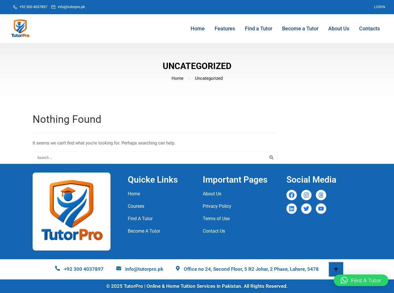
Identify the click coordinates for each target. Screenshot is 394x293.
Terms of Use (216, 218)
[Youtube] (321, 208)
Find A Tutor (140, 218)
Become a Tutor (300, 28)
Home (198, 28)
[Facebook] (291, 195)
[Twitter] (306, 208)
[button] (361, 280)
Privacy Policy (217, 206)
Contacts (369, 28)
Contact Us (214, 231)
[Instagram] (306, 195)
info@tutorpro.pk (71, 7)
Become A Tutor (144, 231)
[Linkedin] (291, 208)
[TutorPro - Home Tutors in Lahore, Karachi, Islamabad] (20, 28)
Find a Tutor (258, 28)
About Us (338, 28)
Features (225, 28)
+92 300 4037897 (33, 7)
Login (379, 7)
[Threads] (321, 195)
